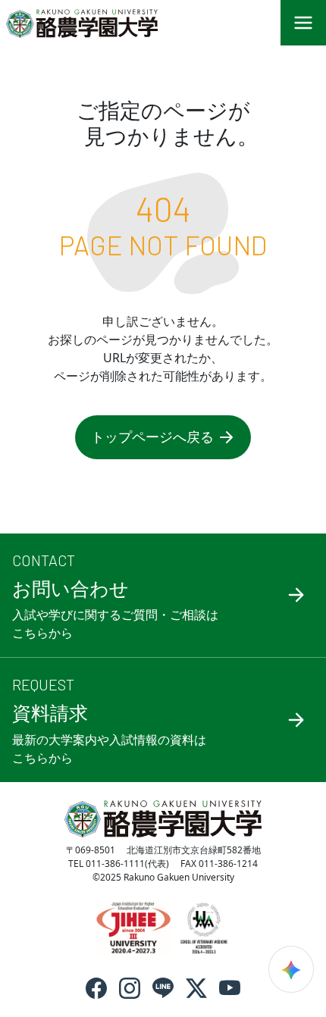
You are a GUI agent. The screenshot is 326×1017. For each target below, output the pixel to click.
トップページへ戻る (152, 436)
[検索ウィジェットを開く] (291, 969)
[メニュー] (303, 22)
